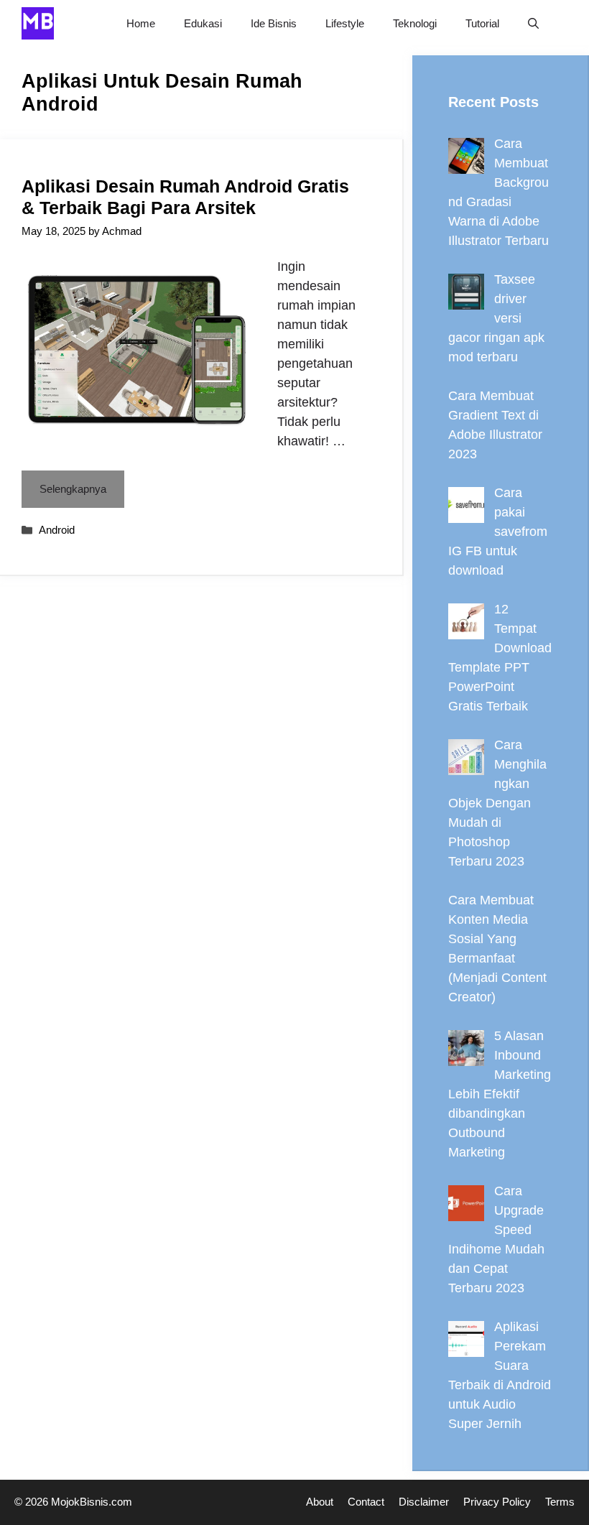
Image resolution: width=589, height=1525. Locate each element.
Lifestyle (344, 23)
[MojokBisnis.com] (38, 23)
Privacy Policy (497, 1502)
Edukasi (203, 23)
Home (140, 23)
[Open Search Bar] (533, 23)
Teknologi (415, 23)
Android (57, 530)
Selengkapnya (73, 489)
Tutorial (482, 23)
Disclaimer (424, 1502)
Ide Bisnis (274, 23)
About (319, 1502)
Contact (366, 1502)
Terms (560, 1502)
